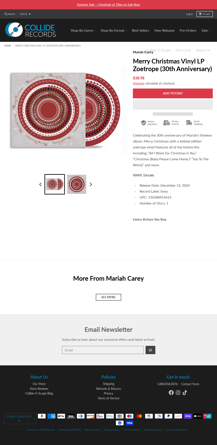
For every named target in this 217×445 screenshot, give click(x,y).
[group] (55, 184)
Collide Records (46, 429)
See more (108, 297)
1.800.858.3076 (167, 384)
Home (7, 45)
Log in (189, 13)
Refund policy (92, 429)
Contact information (176, 429)
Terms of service (132, 429)
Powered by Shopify (69, 429)
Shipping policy (153, 429)
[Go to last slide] (41, 184)
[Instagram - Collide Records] (178, 392)
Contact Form (190, 384)
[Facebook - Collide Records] (171, 392)
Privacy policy (111, 429)
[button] (173, 105)
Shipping (138, 83)
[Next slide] (91, 184)
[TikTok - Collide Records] (184, 392)
